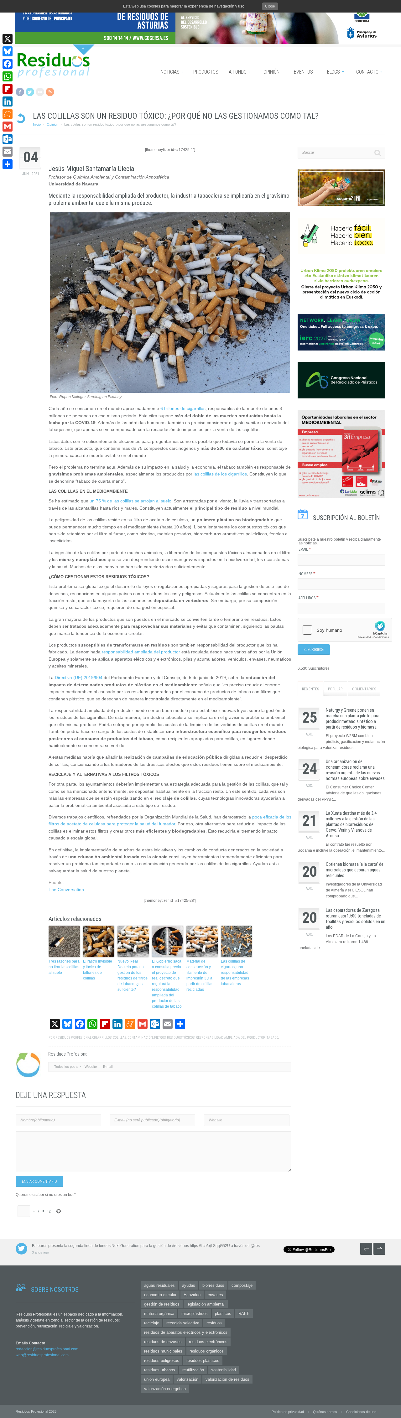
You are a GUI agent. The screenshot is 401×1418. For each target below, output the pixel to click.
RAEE (244, 1313)
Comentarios (364, 689)
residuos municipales (163, 1351)
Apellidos (309, 598)
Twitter (30, 92)
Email (305, 549)
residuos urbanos (159, 1370)
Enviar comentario (39, 1181)
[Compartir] (7, 164)
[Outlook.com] (7, 139)
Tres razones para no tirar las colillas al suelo (64, 967)
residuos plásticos (202, 1360)
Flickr (40, 92)
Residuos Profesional (73, 1038)
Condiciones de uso (361, 1412)
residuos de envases (163, 1341)
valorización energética (165, 1388)
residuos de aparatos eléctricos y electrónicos (185, 1332)
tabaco (272, 1038)
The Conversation (66, 889)
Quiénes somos (325, 1412)
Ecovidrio (192, 1294)
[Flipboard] (7, 89)
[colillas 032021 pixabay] (170, 391)
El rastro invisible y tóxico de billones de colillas (97, 969)
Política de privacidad (288, 1412)
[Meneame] (7, 114)
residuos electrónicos (208, 1341)
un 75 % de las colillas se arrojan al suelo (130, 500)
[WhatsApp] (7, 76)
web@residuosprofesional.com (42, 1355)
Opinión (52, 124)
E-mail (107, 1066)
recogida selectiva (182, 1323)
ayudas (188, 1285)
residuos (214, 1323)
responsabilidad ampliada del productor (141, 651)
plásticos (223, 1313)
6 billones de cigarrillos (183, 408)
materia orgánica (159, 1313)
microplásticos (194, 1313)
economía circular (160, 1294)
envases (215, 1294)
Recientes (310, 689)
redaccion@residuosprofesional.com (47, 1349)
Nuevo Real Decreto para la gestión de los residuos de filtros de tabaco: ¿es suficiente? (132, 975)
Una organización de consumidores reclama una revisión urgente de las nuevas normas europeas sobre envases (355, 770)
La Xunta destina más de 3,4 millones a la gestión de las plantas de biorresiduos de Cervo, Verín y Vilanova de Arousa (351, 824)
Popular (335, 689)
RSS (50, 92)
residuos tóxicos (181, 1038)
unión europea (156, 1379)
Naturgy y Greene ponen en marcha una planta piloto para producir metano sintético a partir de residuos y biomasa (352, 718)
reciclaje (151, 1323)
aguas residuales (159, 1285)
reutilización (193, 1370)
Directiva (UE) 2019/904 (78, 677)
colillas (119, 1038)
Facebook (20, 92)
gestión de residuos (162, 1304)
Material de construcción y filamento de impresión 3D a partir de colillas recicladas (199, 975)
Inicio (37, 124)
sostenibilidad (223, 1370)
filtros (160, 1038)
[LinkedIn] (7, 101)
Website (91, 1066)
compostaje (242, 1285)
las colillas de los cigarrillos (220, 473)
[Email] (7, 151)
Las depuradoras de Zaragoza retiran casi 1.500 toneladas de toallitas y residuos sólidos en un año (355, 918)
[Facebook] (7, 64)
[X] (7, 39)
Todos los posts (66, 1066)
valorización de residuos (227, 1379)
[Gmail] (7, 126)
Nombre (307, 574)
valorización (187, 1379)
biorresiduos (213, 1285)
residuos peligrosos (161, 1360)
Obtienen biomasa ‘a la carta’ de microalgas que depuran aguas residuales (354, 869)
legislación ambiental (206, 1304)
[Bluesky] (7, 51)
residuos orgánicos (207, 1351)
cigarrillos (102, 1038)
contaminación (140, 1038)
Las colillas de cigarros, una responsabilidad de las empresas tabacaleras (235, 972)
